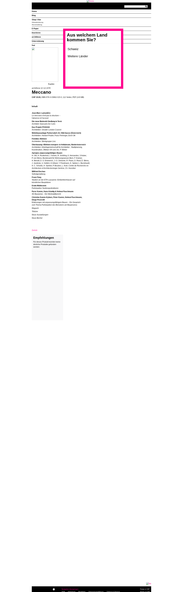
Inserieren (36, 33)
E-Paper (35, 29)
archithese (36, 37)
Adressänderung (37, 22)
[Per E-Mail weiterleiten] (42, 223)
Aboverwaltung (37, 24)
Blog (34, 15)
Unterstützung (38, 41)
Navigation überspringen (70, 589)
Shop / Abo (36, 20)
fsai (33, 45)
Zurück (34, 230)
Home (34, 11)
